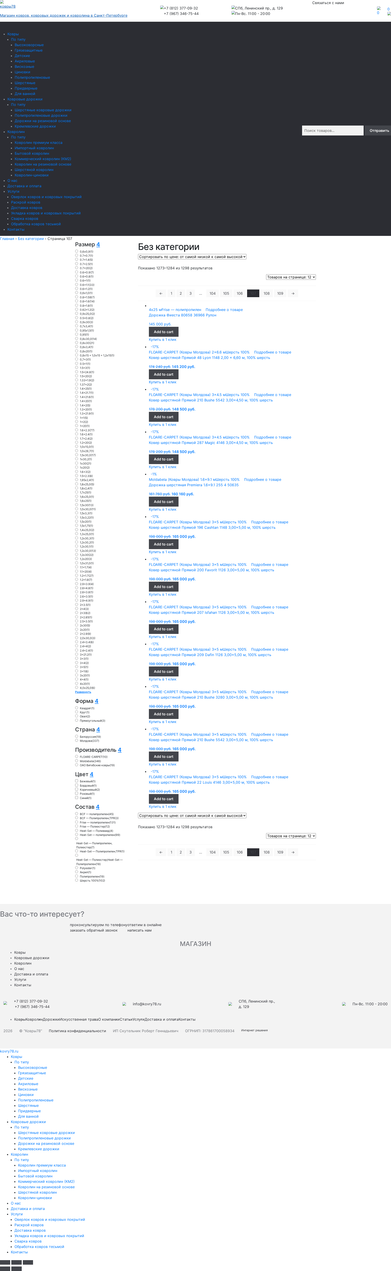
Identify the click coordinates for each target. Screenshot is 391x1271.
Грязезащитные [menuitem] (32, 1073)
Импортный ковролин (34, 148)
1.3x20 (86, 409)
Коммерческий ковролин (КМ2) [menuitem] (46, 1181)
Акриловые (25, 61)
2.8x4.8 (86, 588)
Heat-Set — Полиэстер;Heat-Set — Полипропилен (99, 862)
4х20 (85, 683)
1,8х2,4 (86, 488)
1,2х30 (86, 555)
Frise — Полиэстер (95, 826)
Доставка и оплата (24, 186)
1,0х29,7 (87, 451)
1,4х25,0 (87, 530)
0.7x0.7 (86, 255)
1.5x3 (85, 368)
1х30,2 (86, 459)
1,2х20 (86, 559)
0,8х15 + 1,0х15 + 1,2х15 (97, 355)
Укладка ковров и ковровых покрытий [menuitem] (49, 1235)
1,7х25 (85, 492)
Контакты (15, 229)
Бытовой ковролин (32, 153)
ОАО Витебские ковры (97, 765)
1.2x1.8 (86, 579)
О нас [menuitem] (16, 1203)
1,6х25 (85, 501)
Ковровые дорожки (25, 99)
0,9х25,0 (87, 313)
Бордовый (88, 785)
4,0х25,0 (87, 688)
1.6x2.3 (87, 430)
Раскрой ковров (25, 202)
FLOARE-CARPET (93, 757)
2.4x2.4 (86, 650)
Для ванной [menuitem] (28, 1116)
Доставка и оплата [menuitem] (28, 1208)
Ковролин (16, 131)
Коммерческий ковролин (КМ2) (43, 159)
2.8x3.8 (86, 592)
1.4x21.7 (86, 392)
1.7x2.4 (86, 438)
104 (213, 293)
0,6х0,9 (86, 251)
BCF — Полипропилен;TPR (99, 818)
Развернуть (83, 692)
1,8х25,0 (87, 484)
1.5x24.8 (87, 372)
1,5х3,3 (86, 513)
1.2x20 (86, 442)
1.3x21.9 (87, 413)
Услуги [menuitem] (17, 1214)
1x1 (84, 418)
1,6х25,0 (87, 496)
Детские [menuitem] (25, 1078)
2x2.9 (85, 634)
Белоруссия (90, 736)
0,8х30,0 (88, 339)
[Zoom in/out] (28, 1262)
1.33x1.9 (87, 380)
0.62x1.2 (87, 309)
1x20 (85, 426)
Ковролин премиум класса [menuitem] (42, 1165)
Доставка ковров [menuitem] (30, 1230)
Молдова (89, 740)
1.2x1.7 (86, 575)
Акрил (85, 872)
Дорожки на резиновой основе (43, 121)
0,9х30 (86, 322)
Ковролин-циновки (32, 175)
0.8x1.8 (86, 305)
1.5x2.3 (86, 476)
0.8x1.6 (87, 301)
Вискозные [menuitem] (28, 1089)
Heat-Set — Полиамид (96, 830)
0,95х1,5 (87, 330)
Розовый (87, 793)
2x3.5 (85, 605)
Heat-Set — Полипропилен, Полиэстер (94, 845)
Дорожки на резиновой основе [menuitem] (46, 1143)
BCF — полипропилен (97, 814)
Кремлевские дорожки (35, 126)
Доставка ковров (26, 207)
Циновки (22, 72)
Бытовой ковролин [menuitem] (35, 1176)
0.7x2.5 (86, 264)
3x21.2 (86, 654)
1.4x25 (86, 388)
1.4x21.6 (87, 397)
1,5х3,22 (87, 517)
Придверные (26, 88)
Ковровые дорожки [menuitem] (28, 1121)
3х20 (85, 675)
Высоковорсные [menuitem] (32, 1067)
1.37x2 (86, 384)
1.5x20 (86, 376)
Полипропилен (92, 876)
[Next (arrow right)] (16, 1268)
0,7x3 (85, 359)
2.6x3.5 (86, 596)
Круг (84, 712)
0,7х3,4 (86, 326)
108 (267, 293)
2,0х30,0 (87, 638)
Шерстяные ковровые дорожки (43, 110)
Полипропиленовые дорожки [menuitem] (44, 1138)
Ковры (13, 34)
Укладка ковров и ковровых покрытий (46, 213)
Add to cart (163, 332)
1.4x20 (86, 401)
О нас (12, 180)
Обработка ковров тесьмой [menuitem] (39, 1246)
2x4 (84, 609)
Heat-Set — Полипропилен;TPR (102, 851)
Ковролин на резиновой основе (43, 164)
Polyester (87, 868)
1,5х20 (85, 521)
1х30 (85, 463)
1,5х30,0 (88, 455)
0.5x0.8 (86, 318)
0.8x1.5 (87, 297)
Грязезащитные (29, 50)
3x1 (84, 671)
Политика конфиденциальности (77, 1031)
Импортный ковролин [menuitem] (37, 1170)
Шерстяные (25, 83)
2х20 (85, 629)
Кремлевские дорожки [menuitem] (38, 1149)
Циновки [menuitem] (26, 1094)
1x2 (84, 422)
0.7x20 (86, 268)
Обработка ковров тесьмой (36, 224)
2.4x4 (85, 646)
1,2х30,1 (86, 546)
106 (240, 293)
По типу (18, 39)
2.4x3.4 (87, 642)
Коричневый (90, 789)
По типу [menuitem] (21, 1062)
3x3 (84, 658)
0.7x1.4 (86, 259)
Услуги (13, 191)
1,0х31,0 (87, 563)
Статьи (126, 1019)
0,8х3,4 (86, 347)
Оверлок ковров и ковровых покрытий (46, 196)
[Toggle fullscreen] (16, 1262)
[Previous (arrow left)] (5, 1268)
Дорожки (51, 1019)
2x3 (85, 613)
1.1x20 (86, 571)
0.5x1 (85, 363)
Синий (85, 798)
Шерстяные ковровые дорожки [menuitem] (46, 1132)
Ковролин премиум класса (38, 142)
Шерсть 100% (92, 880)
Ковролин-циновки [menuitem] (35, 1197)
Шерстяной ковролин (34, 169)
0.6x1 (85, 280)
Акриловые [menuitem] (28, 1083)
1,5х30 (86, 505)
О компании (109, 1019)
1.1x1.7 (86, 567)
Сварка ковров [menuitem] (28, 1241)
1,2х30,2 (87, 542)
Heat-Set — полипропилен (100, 835)
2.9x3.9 (87, 584)
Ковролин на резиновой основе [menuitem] (46, 1187)
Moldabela (90, 761)
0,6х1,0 (86, 293)
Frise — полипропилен (98, 822)
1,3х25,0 (87, 534)
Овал (85, 716)
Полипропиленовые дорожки (41, 115)
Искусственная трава (79, 1019)
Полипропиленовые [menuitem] (35, 1100)
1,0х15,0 (87, 446)
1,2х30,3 (87, 538)
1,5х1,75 (86, 525)
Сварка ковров (24, 218)
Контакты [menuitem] (19, 1252)
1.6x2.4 (86, 434)
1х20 (85, 467)
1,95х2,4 (87, 480)
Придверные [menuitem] (29, 1111)
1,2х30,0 (88, 551)
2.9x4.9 (86, 600)
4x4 (84, 679)
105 (226, 293)
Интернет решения (255, 1030)
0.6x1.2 (86, 289)
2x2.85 (86, 617)
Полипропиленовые (32, 77)
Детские (22, 55)
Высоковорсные (29, 45)
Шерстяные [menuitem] (28, 1105)
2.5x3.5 (86, 621)
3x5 (84, 667)
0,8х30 (87, 343)
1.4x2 (85, 405)
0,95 (84, 334)
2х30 (85, 625)
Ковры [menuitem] (16, 1056)
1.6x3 (85, 472)
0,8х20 (86, 351)
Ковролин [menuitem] (19, 1154)
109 (280, 293)
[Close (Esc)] (5, 1262)
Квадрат (87, 708)
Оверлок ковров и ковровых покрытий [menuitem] (49, 1219)
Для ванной (25, 93)
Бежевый (87, 781)
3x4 (84, 663)
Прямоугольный (92, 720)
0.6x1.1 (87, 285)
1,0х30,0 (88, 509)
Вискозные (24, 66)
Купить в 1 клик (162, 339)
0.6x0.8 (86, 276)
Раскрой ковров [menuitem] (29, 1225)
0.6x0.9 (87, 272)
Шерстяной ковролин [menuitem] (37, 1192)
